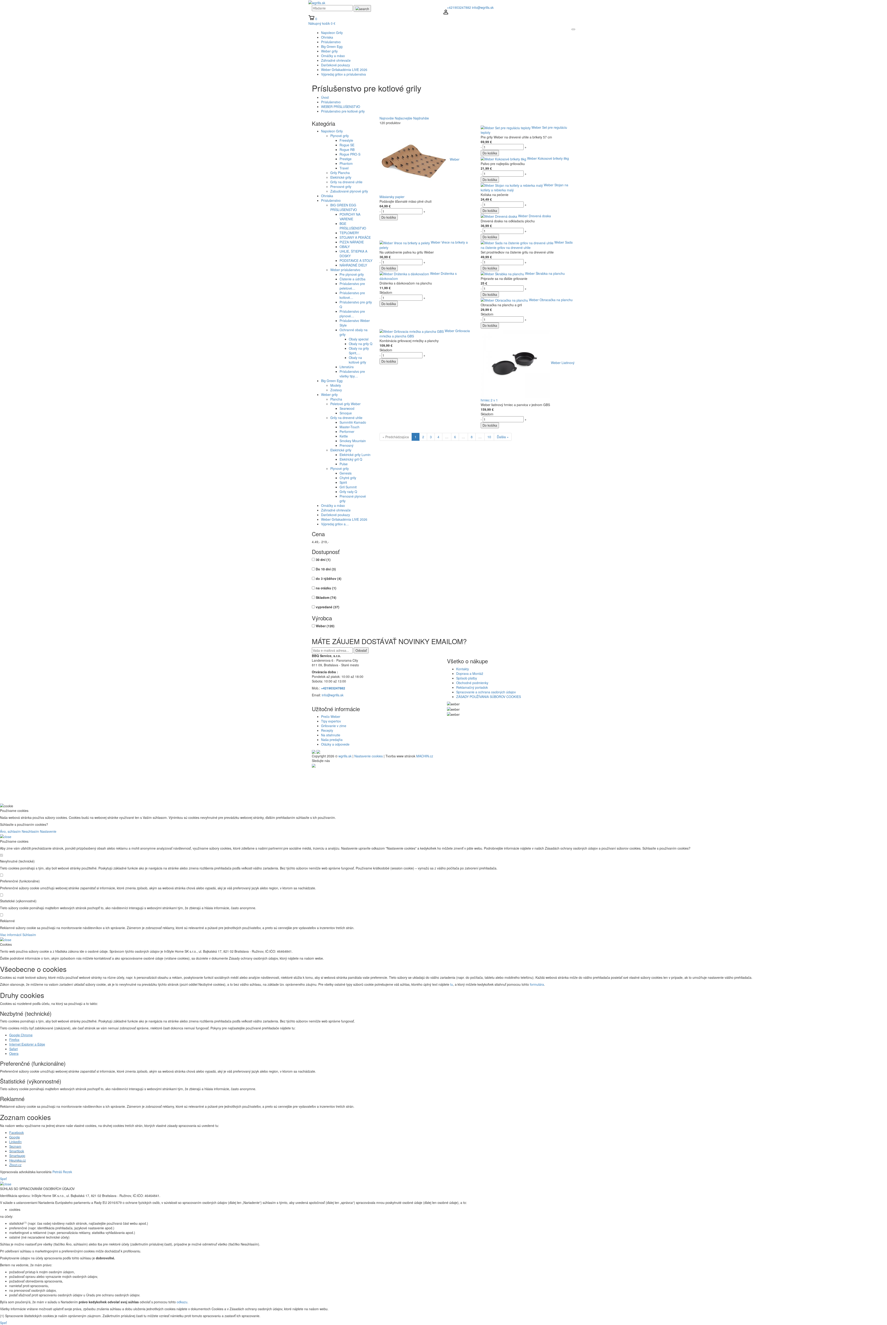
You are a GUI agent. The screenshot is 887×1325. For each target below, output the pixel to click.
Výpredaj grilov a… (335, 524)
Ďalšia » (503, 437)
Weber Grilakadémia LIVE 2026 (344, 519)
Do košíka (388, 217)
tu (451, 984)
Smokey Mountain (353, 440)
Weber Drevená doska (534, 216)
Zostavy (336, 390)
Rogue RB (347, 149)
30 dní (323, 559)
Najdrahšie (421, 118)
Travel (344, 168)
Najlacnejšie (403, 118)
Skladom (326, 597)
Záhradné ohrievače (336, 510)
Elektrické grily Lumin (355, 454)
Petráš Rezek (62, 1171)
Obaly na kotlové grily (357, 359)
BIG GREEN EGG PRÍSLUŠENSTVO (343, 207)
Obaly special (358, 339)
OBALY (345, 246)
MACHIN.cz (424, 756)
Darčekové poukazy (335, 514)
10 (489, 437)
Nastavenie (48, 831)
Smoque (346, 413)
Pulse (344, 464)
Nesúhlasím (30, 831)
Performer (347, 431)
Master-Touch (349, 427)
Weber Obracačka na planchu (551, 299)
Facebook (16, 1132)
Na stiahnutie (330, 735)
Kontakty (462, 669)
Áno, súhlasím (10, 831)
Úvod (325, 97)
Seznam (15, 1146)
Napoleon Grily (332, 131)
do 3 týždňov (328, 578)
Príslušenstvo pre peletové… (352, 286)
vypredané (327, 607)
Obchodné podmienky (472, 682)
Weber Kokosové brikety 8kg (548, 158)
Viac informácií (10, 934)
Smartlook (16, 1151)
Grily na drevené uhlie (346, 182)
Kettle (344, 436)
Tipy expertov (331, 721)
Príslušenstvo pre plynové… (352, 313)
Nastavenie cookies (368, 756)
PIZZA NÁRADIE (352, 242)
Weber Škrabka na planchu (545, 273)
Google (14, 1137)
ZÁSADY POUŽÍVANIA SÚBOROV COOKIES (488, 696)
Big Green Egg (332, 380)
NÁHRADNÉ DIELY (353, 265)
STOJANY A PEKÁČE (355, 237)
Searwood (347, 408)
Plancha (336, 399)
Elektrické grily (340, 177)
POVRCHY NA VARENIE (350, 216)
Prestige (346, 158)
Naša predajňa (332, 739)
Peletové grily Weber (345, 403)
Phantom (346, 163)
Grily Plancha (340, 172)
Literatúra (347, 366)
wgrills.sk (345, 756)
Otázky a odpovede (335, 744)
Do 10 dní (326, 569)
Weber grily (329, 394)
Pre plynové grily (352, 274)
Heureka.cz (17, 1160)
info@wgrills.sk (483, 7)
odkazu (182, 1302)
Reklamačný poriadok (472, 687)
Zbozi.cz (15, 1165)
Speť (3, 1178)
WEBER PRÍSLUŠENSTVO (340, 106)
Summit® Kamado (353, 422)
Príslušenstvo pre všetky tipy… (352, 373)
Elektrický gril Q (351, 459)
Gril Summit (348, 487)
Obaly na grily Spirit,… (359, 350)
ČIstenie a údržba (352, 279)
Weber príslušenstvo (345, 269)
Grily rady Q (348, 491)
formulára (537, 984)
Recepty (327, 730)
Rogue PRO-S (350, 154)
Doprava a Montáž (469, 673)
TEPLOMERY (349, 232)
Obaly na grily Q (360, 343)
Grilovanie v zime (333, 725)
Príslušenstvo (331, 102)
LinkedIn (15, 1141)
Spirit (343, 482)
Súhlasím (29, 934)
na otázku (326, 588)
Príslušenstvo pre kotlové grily (343, 111)
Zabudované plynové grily (349, 191)
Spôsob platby (466, 678)
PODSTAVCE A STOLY (356, 260)
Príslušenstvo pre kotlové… (352, 295)
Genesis (346, 473)
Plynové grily (339, 135)
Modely (335, 385)
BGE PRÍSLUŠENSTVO (353, 225)
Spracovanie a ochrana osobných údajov (486, 692)
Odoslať (361, 650)
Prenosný (346, 445)
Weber (325, 626)
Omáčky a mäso (333, 505)
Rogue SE (347, 145)
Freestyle (346, 140)
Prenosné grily (340, 186)
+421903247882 (459, 7)
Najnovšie (387, 118)
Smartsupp (17, 1155)
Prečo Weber (330, 716)
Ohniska (327, 195)
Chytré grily (348, 477)
